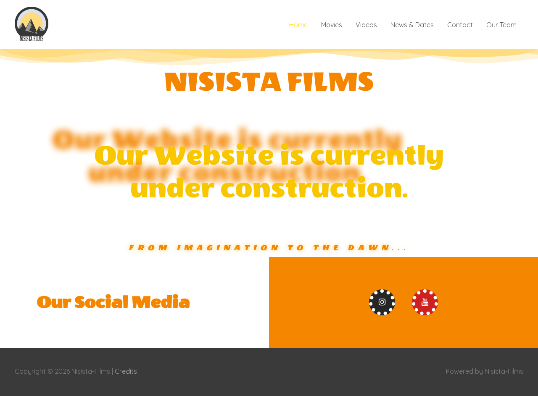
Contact (460, 25)
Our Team (501, 25)
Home (298, 25)
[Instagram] (382, 302)
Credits (126, 371)
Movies (331, 25)
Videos (366, 25)
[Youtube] (425, 302)
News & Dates (412, 25)
